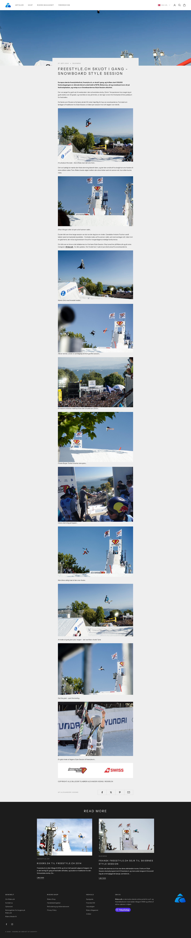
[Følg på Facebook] (6, 924)
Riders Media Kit (11, 916)
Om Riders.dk (10, 899)
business (77, 63)
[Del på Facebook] (102, 792)
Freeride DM (64, 5)
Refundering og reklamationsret (58, 907)
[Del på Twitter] (111, 792)
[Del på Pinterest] (120, 792)
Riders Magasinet (45, 5)
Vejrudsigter (90, 907)
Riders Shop (51, 899)
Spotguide (89, 899)
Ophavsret (9, 907)
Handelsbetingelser (54, 903)
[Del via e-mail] (128, 792)
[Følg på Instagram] (12, 924)
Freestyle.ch (43, 859)
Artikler (19, 5)
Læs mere (40, 877)
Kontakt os (9, 903)
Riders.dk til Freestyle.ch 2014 (59, 863)
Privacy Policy (51, 910)
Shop (30, 5)
